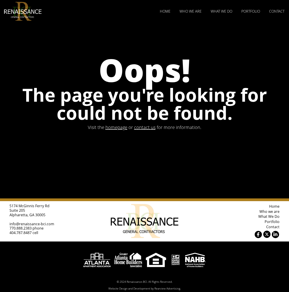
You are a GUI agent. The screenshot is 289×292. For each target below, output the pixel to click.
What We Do (221, 11)
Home (165, 11)
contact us (145, 127)
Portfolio (250, 11)
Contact (276, 11)
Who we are (190, 11)
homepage (116, 127)
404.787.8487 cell (23, 232)
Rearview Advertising (167, 288)
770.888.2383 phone (26, 228)
